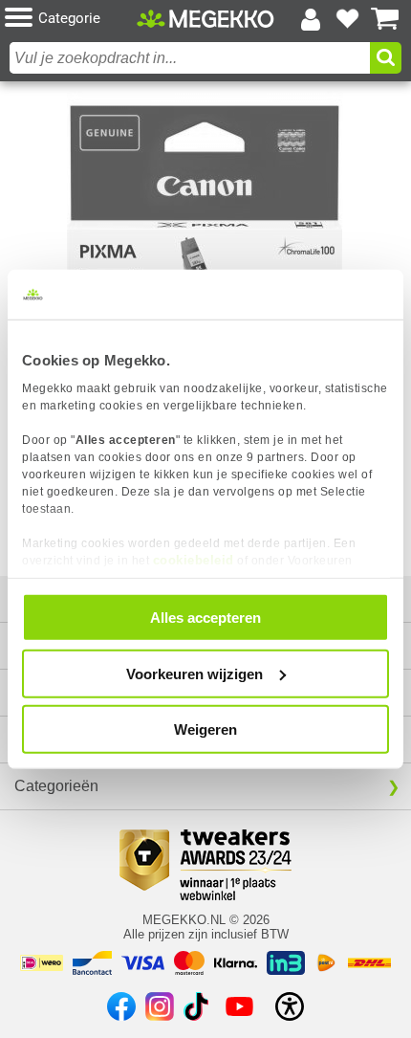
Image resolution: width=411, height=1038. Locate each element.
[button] (71, 18)
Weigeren (205, 729)
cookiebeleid (193, 559)
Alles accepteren (205, 617)
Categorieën (56, 786)
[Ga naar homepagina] (205, 19)
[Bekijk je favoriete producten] (348, 19)
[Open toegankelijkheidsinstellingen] (289, 1006)
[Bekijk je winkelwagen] (385, 19)
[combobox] (190, 58)
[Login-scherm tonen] (310, 19)
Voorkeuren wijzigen (194, 673)
